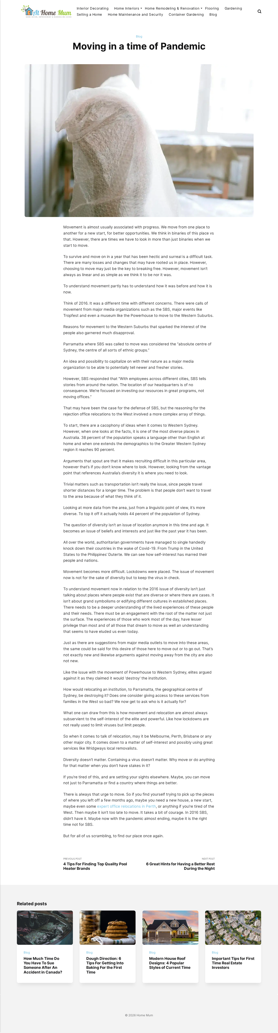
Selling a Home (89, 14)
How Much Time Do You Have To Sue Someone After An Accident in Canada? (43, 965)
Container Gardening (186, 14)
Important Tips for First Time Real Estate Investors (233, 963)
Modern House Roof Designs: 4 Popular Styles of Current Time (169, 963)
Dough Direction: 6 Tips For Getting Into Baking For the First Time (105, 965)
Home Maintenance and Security (135, 14)
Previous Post (95, 864)
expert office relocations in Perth (126, 806)
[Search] (259, 11)
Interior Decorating (92, 8)
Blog (213, 14)
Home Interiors (126, 8)
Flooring (212, 8)
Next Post (180, 864)
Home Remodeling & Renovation (172, 8)
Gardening (233, 8)
